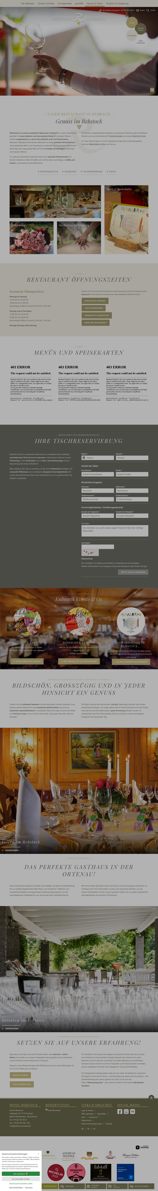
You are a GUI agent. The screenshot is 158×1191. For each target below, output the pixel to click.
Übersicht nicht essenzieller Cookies (21, 1183)
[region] (21, 1163)
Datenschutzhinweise (16, 1187)
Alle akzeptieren (19, 1174)
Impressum (29, 1187)
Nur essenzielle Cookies (21, 1179)
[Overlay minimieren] (38, 1154)
